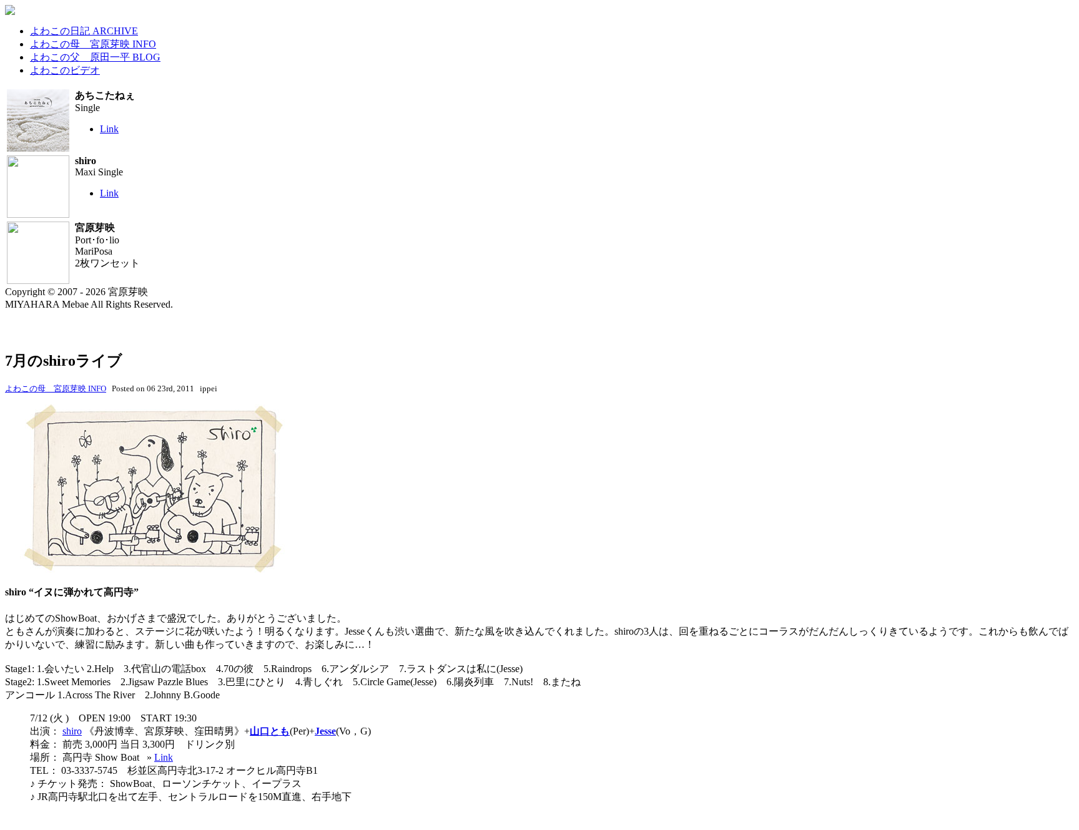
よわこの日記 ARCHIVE (84, 31)
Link (109, 129)
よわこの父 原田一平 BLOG (95, 57)
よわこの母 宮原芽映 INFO (93, 44)
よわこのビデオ (65, 70)
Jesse (325, 731)
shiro (72, 731)
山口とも (270, 731)
